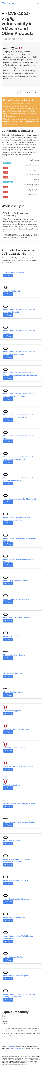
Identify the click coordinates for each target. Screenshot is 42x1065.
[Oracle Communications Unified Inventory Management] (5, 932)
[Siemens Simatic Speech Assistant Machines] (5, 818)
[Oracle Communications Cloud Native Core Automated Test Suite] (5, 306)
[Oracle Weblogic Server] (5, 837)
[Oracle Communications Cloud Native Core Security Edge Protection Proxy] (5, 453)
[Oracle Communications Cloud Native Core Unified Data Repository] (5, 474)
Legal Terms (7, 1051)
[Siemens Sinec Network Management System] (5, 800)
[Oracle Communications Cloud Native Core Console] (5, 327)
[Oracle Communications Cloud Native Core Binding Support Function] (5, 990)
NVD (37, 92)
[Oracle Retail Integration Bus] (5, 914)
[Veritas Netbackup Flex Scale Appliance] (5, 762)
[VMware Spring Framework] (5, 269)
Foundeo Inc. (11, 1046)
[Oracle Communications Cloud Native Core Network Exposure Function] (5, 348)
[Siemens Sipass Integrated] (5, 670)
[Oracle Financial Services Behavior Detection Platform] (5, 535)
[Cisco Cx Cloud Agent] (5, 287)
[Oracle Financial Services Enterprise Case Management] (5, 556)
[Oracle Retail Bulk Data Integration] (5, 972)
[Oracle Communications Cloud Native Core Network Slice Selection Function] (5, 411)
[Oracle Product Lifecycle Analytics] (5, 595)
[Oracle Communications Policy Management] (5, 495)
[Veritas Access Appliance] (5, 707)
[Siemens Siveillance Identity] (5, 688)
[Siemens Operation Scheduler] (5, 651)
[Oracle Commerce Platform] (5, 953)
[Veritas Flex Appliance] (5, 781)
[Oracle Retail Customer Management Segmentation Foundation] (5, 855)
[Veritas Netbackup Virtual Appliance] (5, 725)
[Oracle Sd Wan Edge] (5, 633)
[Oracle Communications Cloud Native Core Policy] (5, 432)
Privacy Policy (16, 1048)
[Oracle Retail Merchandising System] (5, 876)
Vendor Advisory (25, 92)
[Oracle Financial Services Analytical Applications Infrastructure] (5, 514)
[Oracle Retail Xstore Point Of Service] (5, 614)
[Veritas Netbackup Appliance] (5, 744)
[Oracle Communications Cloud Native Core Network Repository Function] (5, 390)
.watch (10, 3)
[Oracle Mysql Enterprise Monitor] (5, 577)
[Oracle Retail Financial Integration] (5, 895)
